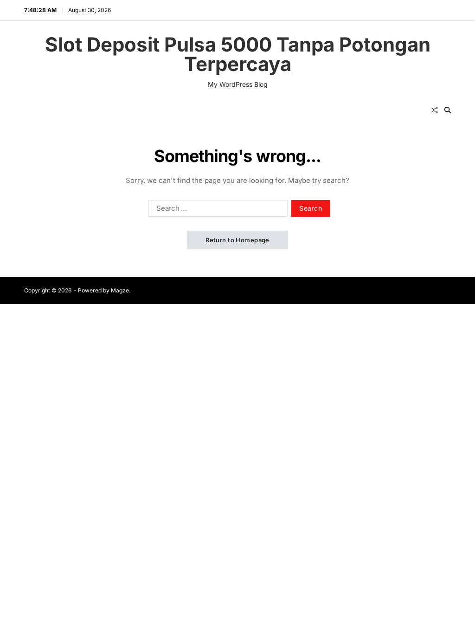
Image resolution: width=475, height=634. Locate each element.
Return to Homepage (237, 240)
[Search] (447, 110)
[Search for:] (216, 210)
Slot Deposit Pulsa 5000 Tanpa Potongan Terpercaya (237, 54)
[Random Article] (434, 110)
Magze (120, 290)
